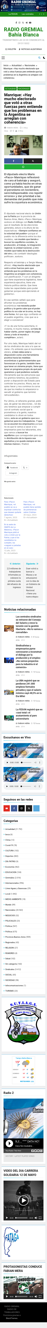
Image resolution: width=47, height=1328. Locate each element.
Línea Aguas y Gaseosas (16, 888)
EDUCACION (10, 872)
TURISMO (9, 991)
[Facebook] (14, 808)
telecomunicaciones (14, 985)
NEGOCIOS (10, 915)
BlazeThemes (11, 1318)
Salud (7, 958)
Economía (9, 867)
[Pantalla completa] (40, 1218)
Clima (7, 840)
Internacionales (12, 883)
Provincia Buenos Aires (15, 937)
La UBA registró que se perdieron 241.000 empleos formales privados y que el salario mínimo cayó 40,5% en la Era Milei (26, 15)
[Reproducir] (7, 1218)
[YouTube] (7, 808)
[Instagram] (21, 808)
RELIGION (9, 948)
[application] (23, 1200)
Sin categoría (11, 964)
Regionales (10, 942)
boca (7, 834)
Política (8, 931)
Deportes (9, 856)
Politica (8, 926)
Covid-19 (9, 845)
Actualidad (10, 88)
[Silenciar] (36, 1218)
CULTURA (9, 850)
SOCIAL (8, 975)
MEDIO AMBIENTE (13, 899)
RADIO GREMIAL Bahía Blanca (23, 32)
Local (7, 894)
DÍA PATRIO (10, 861)
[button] (23, 1200)
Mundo (8, 905)
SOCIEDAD (10, 980)
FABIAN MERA (12, 127)
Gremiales (9, 878)
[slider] (21, 1217)
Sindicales (9, 969)
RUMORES (9, 953)
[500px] (36, 808)
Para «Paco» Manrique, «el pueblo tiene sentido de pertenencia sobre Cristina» (32, 507)
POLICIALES (10, 921)
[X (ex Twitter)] (29, 808)
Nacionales (24, 88)
